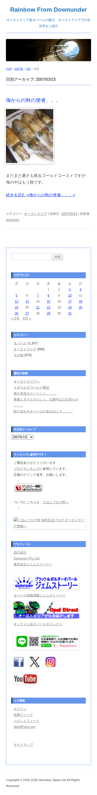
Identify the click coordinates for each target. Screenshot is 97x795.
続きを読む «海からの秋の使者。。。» (40, 195)
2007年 (19, 68)
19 (16, 307)
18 (80, 301)
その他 (18, 355)
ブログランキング (27, 469)
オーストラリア (35, 214)
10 (70, 295)
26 (16, 313)
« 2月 (15, 318)
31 (70, 313)
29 (48, 313)
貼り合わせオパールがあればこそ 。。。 (43, 411)
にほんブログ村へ (56, 502)
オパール (20, 343)
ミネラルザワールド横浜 (31, 387)
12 (16, 301)
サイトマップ (23, 745)
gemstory (12, 220)
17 (70, 301)
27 (27, 313)
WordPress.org (24, 727)
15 (48, 301)
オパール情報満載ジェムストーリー (39, 595)
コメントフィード (27, 721)
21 (38, 307)
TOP (9, 68)
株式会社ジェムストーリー (33, 564)
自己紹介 (20, 552)
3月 (28, 68)
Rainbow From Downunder (48, 9)
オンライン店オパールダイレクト (38, 624)
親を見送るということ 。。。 (35, 393)
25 (80, 307)
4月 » (27, 318)
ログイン (20, 709)
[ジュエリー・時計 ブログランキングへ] (28, 490)
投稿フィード (23, 715)
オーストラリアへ (27, 381)
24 (70, 307)
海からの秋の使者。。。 (33, 100)
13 (27, 301)
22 (48, 307)
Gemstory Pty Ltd (26, 558)
